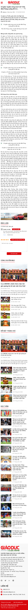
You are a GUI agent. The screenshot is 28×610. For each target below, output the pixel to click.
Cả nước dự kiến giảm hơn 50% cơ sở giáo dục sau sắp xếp (19, 458)
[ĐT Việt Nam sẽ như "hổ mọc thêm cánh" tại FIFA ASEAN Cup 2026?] (6, 533)
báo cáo (10, 205)
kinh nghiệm (10, 158)
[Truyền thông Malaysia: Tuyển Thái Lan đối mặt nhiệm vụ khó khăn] (6, 515)
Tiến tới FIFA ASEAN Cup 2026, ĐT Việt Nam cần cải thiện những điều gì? (20, 412)
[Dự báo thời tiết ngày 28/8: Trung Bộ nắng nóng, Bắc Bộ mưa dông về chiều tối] (6, 449)
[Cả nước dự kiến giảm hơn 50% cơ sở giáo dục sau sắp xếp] (6, 459)
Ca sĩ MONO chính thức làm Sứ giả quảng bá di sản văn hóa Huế (13, 354)
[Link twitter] (5, 581)
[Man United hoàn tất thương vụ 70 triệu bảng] (6, 506)
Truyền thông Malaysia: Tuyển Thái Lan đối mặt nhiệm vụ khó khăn (19, 514)
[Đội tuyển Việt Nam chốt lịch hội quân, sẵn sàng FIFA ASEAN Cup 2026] (6, 440)
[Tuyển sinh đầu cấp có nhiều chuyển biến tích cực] (6, 389)
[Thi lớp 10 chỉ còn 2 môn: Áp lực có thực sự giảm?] (6, 497)
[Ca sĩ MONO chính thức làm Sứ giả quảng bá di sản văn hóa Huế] (14, 273)
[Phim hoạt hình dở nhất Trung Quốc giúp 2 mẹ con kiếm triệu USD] (5, 323)
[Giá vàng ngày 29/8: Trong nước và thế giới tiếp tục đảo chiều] (5, 307)
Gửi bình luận (14, 253)
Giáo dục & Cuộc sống (13, 604)
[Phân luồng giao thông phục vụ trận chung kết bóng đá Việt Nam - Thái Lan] (6, 523)
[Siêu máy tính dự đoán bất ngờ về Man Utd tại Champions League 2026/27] (5, 300)
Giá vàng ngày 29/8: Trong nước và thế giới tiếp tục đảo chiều (19, 307)
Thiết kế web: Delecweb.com (8, 607)
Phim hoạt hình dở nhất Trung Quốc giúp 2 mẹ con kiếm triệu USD (19, 322)
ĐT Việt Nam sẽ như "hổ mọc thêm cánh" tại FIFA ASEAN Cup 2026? (20, 532)
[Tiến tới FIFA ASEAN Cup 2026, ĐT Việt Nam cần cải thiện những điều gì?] (6, 413)
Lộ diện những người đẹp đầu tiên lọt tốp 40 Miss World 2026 (20, 430)
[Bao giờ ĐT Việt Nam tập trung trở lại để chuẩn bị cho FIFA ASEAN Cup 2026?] (6, 487)
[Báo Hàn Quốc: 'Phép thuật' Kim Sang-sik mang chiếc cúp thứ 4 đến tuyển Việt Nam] (6, 467)
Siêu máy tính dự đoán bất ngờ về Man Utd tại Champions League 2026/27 (18, 299)
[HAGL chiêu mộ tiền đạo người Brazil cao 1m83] (5, 315)
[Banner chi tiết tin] (14, 216)
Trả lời (4, 234)
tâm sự (10, 76)
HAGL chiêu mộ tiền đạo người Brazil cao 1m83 (19, 379)
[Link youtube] (13, 581)
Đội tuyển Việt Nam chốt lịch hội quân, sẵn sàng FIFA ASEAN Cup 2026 (19, 439)
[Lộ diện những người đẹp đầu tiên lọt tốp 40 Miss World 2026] (6, 431)
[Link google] (9, 581)
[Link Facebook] (1, 581)
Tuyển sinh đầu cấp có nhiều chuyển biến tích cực (19, 388)
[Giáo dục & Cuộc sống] (14, 3)
